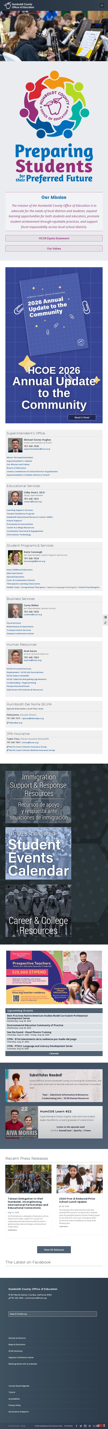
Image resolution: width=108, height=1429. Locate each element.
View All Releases (54, 1249)
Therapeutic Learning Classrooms (23, 583)
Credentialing (13, 682)
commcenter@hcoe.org (36, 1298)
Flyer (45, 1094)
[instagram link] (85, 1426)
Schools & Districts (17, 1338)
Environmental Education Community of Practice (35, 1025)
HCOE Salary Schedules (18, 675)
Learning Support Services (20, 510)
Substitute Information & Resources (25, 689)
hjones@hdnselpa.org (33, 718)
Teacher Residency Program (20, 513)
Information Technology (19, 534)
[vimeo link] (89, 1426)
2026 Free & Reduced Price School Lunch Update (77, 1200)
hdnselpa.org (15, 722)
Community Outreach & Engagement (25, 531)
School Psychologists (89, 587)
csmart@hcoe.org (33, 501)
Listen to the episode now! (71, 1127)
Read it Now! (82, 417)
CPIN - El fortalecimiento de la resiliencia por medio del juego (42, 1039)
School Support (14, 520)
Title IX (12, 1392)
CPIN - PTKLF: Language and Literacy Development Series (39, 1046)
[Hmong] (101, 1425)
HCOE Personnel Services (19, 668)
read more (12, 1230)
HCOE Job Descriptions (32, 672)
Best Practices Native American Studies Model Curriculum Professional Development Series (47, 1017)
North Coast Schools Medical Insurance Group (32, 750)
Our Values (54, 248)
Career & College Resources (20, 527)
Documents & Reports (19, 1411)
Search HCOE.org (18, 1314)
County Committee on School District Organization (32, 471)
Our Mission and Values (18, 464)
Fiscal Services (14, 623)
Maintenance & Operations (20, 626)
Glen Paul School (15, 573)
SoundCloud (65, 1130)
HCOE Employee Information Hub (48, 1426)
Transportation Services (19, 630)
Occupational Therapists (33, 587)
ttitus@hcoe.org (30, 742)
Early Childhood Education (20, 569)
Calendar (54, 1053)
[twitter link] (81, 1426)
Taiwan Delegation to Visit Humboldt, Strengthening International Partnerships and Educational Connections (28, 1203)
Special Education (15, 576)
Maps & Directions (17, 1344)
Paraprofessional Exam (18, 686)
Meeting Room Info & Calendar (23, 1364)
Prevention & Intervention (20, 524)
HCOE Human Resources (76, 1098)
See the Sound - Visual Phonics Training (29, 1032)
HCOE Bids (68, 1426)
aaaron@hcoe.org (32, 660)
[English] (97, 1425)
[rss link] (94, 1426)
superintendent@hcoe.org (37, 449)
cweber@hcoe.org (33, 614)
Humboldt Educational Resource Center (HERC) (30, 517)
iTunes (87, 1130)
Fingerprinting (29, 682)
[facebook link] (76, 1426)
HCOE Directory (16, 1351)
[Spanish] (104, 1425)
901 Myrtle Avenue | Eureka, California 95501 (31, 1295)
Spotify (77, 1130)
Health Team (13, 587)
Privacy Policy (15, 1405)
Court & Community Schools (21, 580)
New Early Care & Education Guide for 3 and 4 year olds (54, 956)
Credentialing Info (52, 1098)
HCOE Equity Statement (54, 238)
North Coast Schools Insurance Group (28, 746)
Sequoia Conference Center (20, 633)
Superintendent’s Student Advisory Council (28, 474)
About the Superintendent (20, 457)
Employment (13, 672)
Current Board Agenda (19, 1386)
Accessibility (14, 1399)
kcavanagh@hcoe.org (34, 561)
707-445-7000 (16, 1298)
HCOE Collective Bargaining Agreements (26, 679)
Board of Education (16, 468)
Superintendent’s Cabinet (19, 461)
